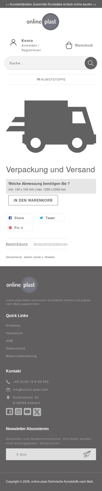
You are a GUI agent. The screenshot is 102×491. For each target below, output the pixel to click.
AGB (9, 340)
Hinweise (13, 325)
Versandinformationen (50, 244)
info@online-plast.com (30, 389)
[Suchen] (91, 63)
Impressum (14, 333)
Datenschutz (16, 348)
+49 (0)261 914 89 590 (31, 381)
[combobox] (51, 63)
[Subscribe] (87, 454)
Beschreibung (17, 244)
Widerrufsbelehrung (21, 356)
